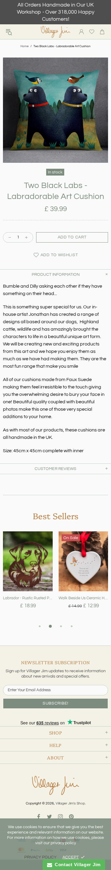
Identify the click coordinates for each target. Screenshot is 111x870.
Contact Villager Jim (76, 864)
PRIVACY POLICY (40, 857)
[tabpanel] (28, 577)
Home (24, 46)
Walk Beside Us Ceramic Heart (83, 598)
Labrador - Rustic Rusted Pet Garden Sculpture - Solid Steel (28, 598)
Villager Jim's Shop (55, 32)
